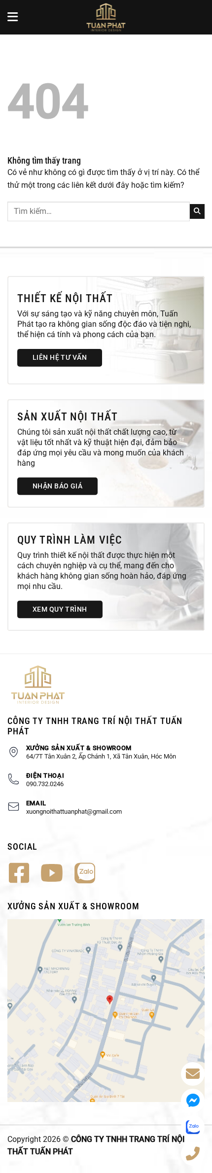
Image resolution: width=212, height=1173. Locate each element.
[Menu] (13, 17)
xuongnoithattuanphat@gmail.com (74, 811)
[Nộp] (197, 211)
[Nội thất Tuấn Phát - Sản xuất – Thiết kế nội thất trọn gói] (106, 17)
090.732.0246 (45, 784)
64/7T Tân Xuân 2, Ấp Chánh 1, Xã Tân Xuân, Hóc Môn (101, 756)
